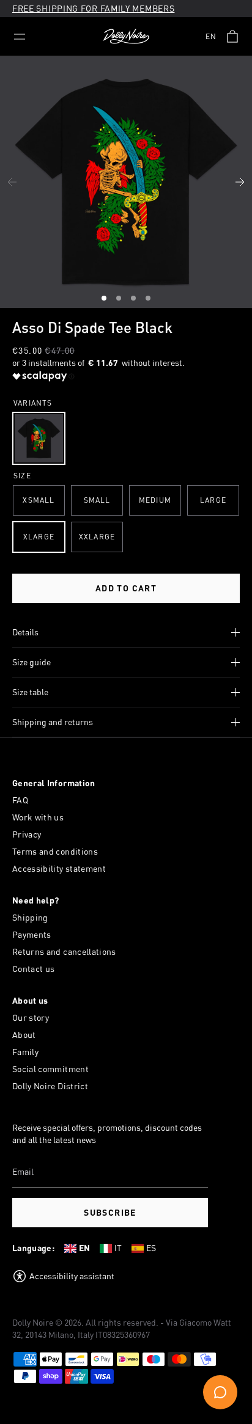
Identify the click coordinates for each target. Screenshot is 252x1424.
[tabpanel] (126, 182)
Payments (31, 934)
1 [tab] (105, 300)
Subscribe (110, 1212)
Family (25, 1051)
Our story (30, 1017)
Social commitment (50, 1069)
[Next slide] (240, 182)
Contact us (33, 968)
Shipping (30, 917)
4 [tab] (149, 300)
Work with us (38, 817)
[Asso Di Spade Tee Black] (38, 438)
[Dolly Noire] (126, 36)
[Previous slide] (12, 182)
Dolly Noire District (50, 1086)
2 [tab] (120, 300)
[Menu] (20, 37)
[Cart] (232, 37)
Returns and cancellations (64, 951)
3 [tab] (134, 300)
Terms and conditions (55, 851)
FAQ (20, 800)
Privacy (26, 834)
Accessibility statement (59, 868)
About (24, 1034)
